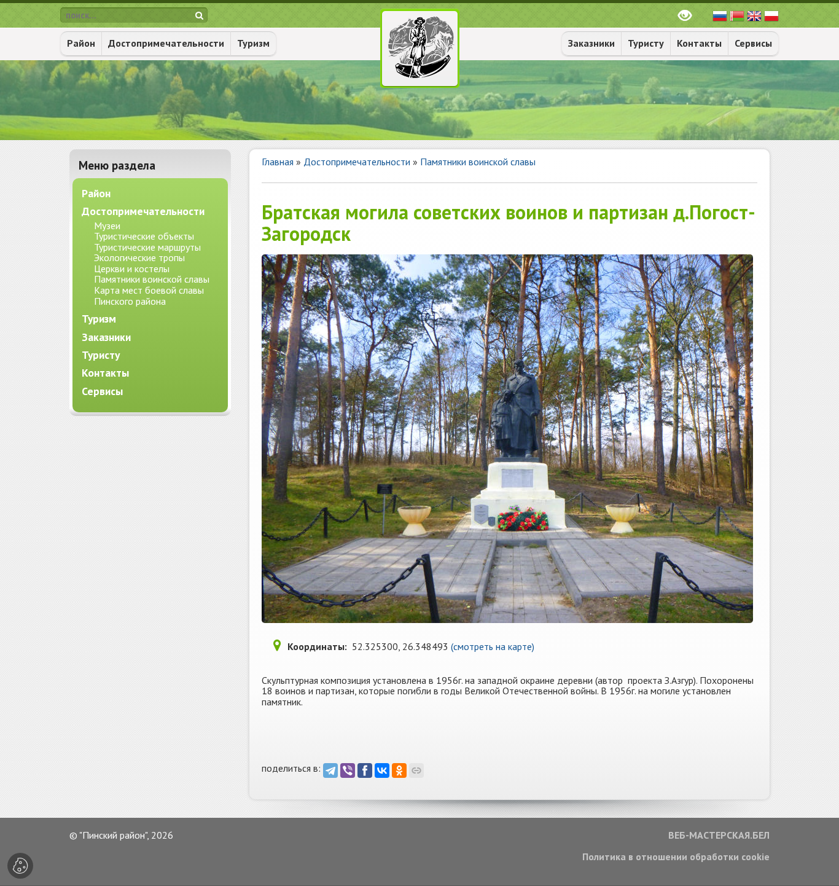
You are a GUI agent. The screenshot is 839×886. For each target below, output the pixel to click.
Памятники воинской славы (478, 161)
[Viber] (347, 770)
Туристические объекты (144, 236)
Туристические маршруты (147, 247)
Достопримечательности (166, 43)
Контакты (699, 43)
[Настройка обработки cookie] (20, 866)
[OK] (399, 770)
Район (81, 43)
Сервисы (753, 43)
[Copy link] (416, 770)
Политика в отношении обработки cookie (676, 857)
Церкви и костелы (132, 268)
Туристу (646, 43)
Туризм (253, 43)
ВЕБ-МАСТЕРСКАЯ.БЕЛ (719, 835)
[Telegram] (330, 770)
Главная (278, 161)
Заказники (591, 43)
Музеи (107, 225)
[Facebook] (364, 770)
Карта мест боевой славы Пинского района (149, 295)
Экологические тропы (139, 257)
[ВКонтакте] (382, 770)
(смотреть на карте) (492, 646)
